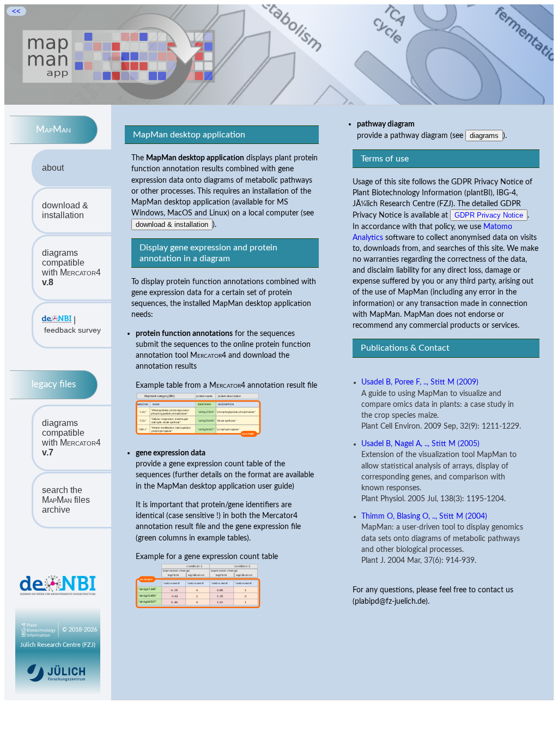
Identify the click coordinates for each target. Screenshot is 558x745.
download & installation (65, 210)
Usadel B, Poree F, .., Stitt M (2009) (419, 382)
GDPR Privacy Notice (488, 215)
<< (16, 11)
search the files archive (66, 499)
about (53, 167)
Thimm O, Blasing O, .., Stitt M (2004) (424, 516)
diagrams (484, 135)
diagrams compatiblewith (71, 267)
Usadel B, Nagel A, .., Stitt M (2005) (420, 444)
